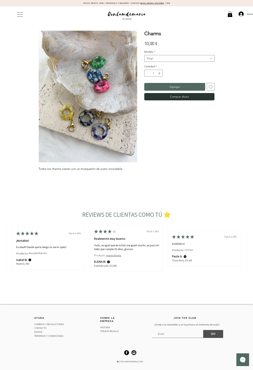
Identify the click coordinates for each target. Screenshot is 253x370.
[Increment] (159, 73)
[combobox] (179, 58)
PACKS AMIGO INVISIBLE (152, 3)
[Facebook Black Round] (126, 352)
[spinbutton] (153, 73)
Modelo (149, 51)
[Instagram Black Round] (133, 352)
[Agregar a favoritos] (210, 87)
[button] (230, 14)
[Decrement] (147, 73)
